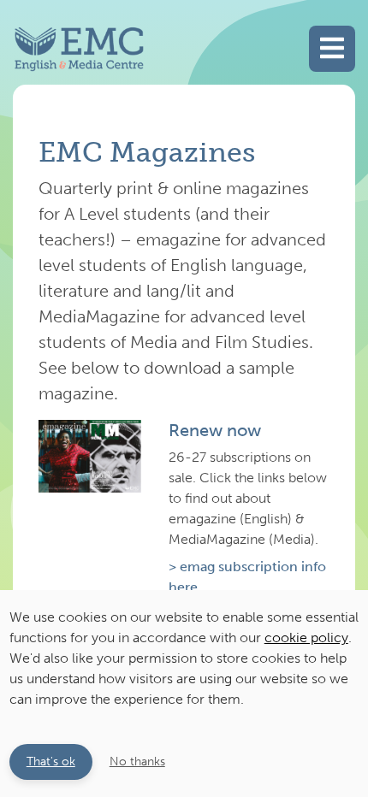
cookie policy (306, 637)
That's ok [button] (51, 761)
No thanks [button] (137, 761)
